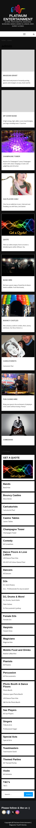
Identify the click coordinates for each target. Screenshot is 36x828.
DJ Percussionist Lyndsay (12, 608)
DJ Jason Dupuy (9, 585)
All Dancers (7, 573)
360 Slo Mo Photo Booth (11, 702)
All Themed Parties (10, 763)
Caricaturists (9, 361)
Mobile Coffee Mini (9, 654)
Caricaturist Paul (9, 510)
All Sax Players (8, 713)
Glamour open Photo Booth (13, 694)
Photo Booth (7, 690)
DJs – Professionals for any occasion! (16, 589)
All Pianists (7, 665)
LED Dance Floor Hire (10, 558)
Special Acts (7, 740)
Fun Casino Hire (10, 399)
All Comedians (8, 544)
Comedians (8, 440)
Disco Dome (7, 499)
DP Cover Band (10, 116)
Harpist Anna (7, 631)
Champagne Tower (11, 156)
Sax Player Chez (10, 199)
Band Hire (7, 280)
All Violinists (7, 774)
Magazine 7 (13, 825)
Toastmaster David (10, 752)
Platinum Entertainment (18, 17)
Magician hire (7, 642)
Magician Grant (10, 75)
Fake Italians (7, 604)
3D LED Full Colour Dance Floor (14, 562)
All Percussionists (9, 676)
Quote (6, 239)
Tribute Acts (7, 725)
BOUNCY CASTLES (10, 320)
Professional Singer (10, 729)
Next (8, 451)
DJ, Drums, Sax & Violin (11, 600)
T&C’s (5, 786)
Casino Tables (8, 521)
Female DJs (7, 619)
